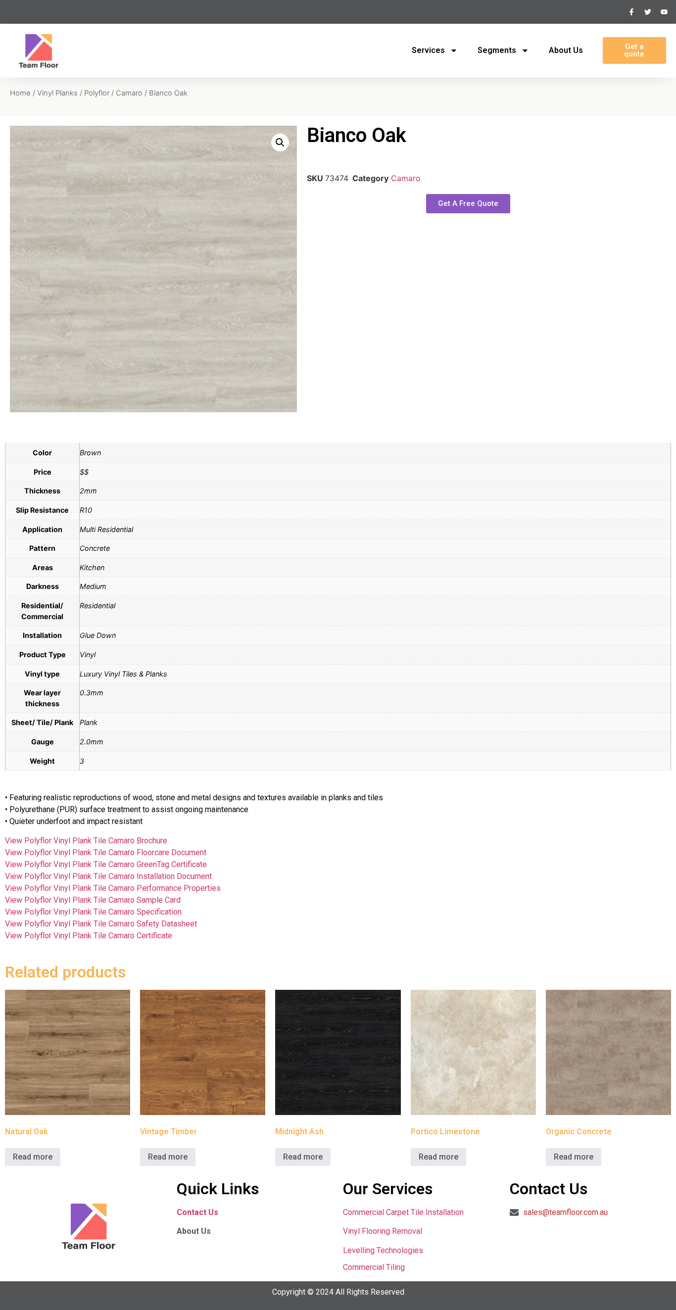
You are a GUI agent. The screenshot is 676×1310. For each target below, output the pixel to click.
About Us (566, 50)
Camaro (129, 93)
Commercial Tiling (374, 1267)
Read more (32, 1157)
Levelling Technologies (383, 1250)
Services (428, 50)
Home (20, 93)
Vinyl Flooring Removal (383, 1231)
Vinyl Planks (57, 93)
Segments (497, 50)
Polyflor (96, 93)
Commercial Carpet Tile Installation (403, 1212)
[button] (280, 142)
